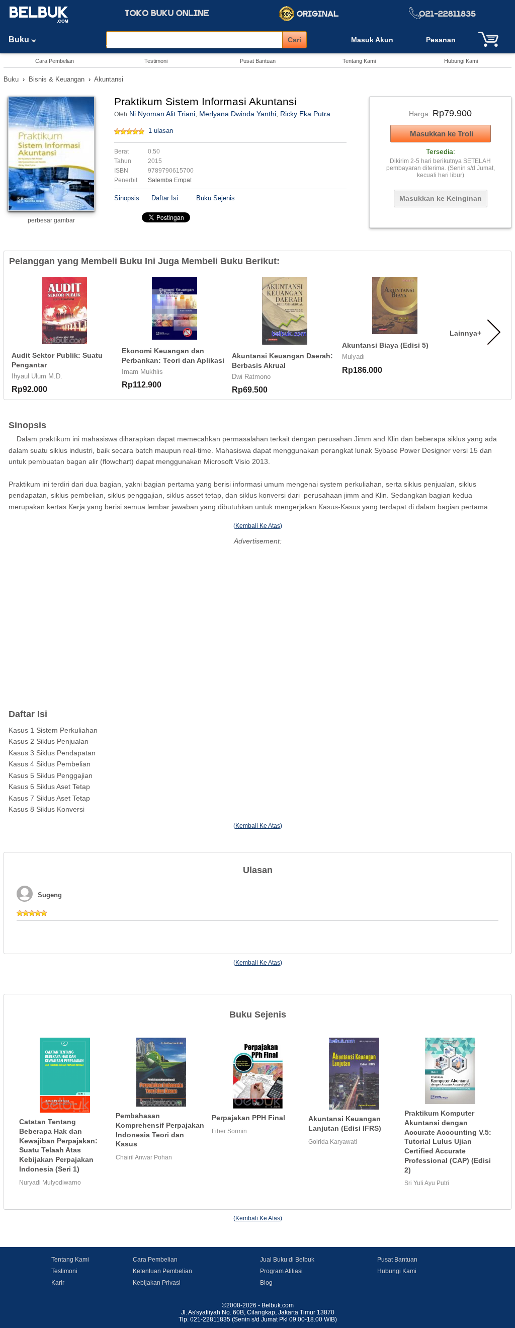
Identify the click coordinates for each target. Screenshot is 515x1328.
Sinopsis (126, 198)
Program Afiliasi (281, 1271)
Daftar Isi (164, 198)
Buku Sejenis (215, 198)
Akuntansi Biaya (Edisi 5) (385, 345)
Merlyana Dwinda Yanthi (237, 114)
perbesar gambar (51, 220)
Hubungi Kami (461, 61)
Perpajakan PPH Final (248, 1118)
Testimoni (155, 61)
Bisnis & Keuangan (56, 79)
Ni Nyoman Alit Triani (162, 114)
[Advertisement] (257, 618)
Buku (20, 39)
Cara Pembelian (54, 61)
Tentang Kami (359, 61)
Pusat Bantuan (258, 61)
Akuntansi (108, 79)
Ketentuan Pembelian (162, 1271)
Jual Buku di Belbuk (287, 1259)
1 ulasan (160, 130)
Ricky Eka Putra (305, 114)
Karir (57, 1282)
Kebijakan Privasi (157, 1282)
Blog (266, 1282)
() (257, 525)
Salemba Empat (170, 180)
